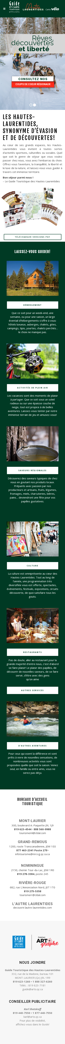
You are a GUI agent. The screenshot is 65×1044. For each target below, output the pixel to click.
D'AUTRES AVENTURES (32, 745)
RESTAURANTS (32, 652)
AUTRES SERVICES (32, 690)
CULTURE (32, 565)
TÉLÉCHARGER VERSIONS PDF (32, 237)
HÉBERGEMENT (32, 305)
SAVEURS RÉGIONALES (32, 470)
